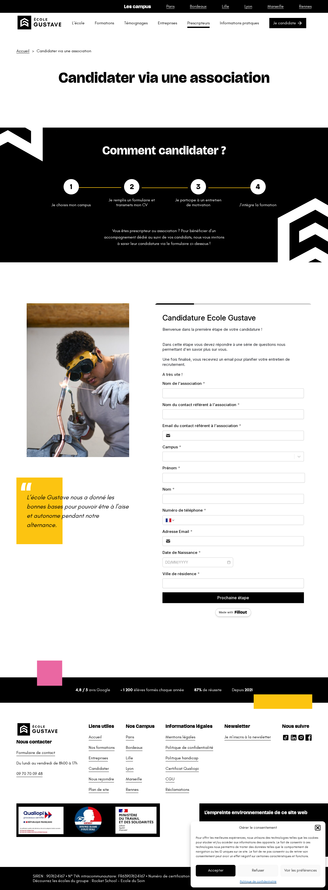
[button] (317, 827)
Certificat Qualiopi (182, 768)
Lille (225, 6)
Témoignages (136, 23)
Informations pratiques (239, 23)
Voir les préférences (300, 870)
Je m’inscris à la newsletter (247, 737)
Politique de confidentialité (258, 881)
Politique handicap (182, 758)
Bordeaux (198, 6)
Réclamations (177, 789)
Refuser (258, 870)
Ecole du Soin (133, 880)
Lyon (248, 6)
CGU (170, 779)
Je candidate (284, 23)
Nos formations (102, 747)
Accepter (215, 870)
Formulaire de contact (35, 752)
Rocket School (104, 880)
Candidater (99, 768)
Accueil (22, 51)
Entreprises (167, 23)
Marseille (276, 6)
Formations (104, 23)
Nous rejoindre (101, 779)
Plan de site (99, 789)
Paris (170, 6)
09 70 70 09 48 (29, 773)
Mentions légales (180, 737)
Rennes (305, 6)
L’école (78, 23)
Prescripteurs (198, 23)
